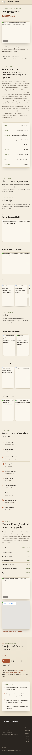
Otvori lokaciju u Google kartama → (12, 631)
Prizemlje (27, 730)
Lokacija (27, 739)
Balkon (27, 733)
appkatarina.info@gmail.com (14, 672)
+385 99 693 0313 (19, 670)
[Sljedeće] (28, 231)
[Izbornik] (28, 2)
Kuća (26, 728)
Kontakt (27, 741)
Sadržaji (27, 736)
